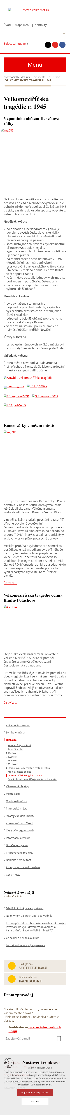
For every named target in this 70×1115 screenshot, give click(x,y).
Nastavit (35, 1101)
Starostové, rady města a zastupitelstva (29, 768)
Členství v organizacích (20, 830)
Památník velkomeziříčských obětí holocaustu (32, 779)
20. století (13, 764)
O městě (40, 77)
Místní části (13, 793)
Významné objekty (17, 786)
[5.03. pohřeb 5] (16, 405)
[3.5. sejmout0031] (18, 396)
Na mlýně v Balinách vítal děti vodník (29, 915)
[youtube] (55, 45)
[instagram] (48, 45)
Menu (35, 64)
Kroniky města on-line (19, 771)
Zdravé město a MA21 (19, 823)
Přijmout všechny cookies (35, 1092)
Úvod (7, 25)
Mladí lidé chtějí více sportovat (24, 908)
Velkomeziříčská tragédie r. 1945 (25, 775)
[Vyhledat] (62, 32)
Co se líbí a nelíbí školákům (22, 938)
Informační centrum (18, 838)
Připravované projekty (19, 852)
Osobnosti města (16, 801)
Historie (55, 77)
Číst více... (10, 583)
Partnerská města (16, 808)
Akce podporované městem (23, 867)
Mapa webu (23, 25)
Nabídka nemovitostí (19, 860)
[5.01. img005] (15, 386)
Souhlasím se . (35, 1029)
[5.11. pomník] (38, 386)
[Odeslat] (59, 1038)
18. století (13, 760)
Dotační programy (17, 845)
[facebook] (62, 45)
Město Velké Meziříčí (17, 77)
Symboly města (15, 732)
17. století (13, 756)
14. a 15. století (15, 749)
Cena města (13, 874)
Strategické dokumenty (20, 816)
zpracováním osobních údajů (35, 1029)
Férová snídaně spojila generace (25, 945)
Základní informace (18, 725)
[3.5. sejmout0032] (46, 396)
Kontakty (41, 25)
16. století (13, 753)
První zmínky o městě (19, 745)
